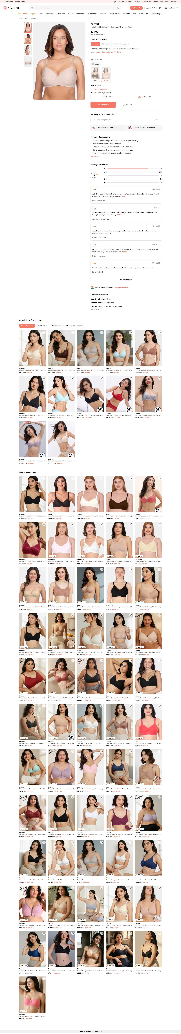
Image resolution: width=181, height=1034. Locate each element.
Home (20, 19)
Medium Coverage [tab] (120, 44)
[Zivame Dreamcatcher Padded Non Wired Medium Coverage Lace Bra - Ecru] (32, 348)
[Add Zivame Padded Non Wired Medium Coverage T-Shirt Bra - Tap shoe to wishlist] (44, 378)
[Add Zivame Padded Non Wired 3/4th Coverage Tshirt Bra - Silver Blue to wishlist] (73, 1024)
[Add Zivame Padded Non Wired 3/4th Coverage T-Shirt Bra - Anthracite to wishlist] (44, 842)
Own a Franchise (170, 2)
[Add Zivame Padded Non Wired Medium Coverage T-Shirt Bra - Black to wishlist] (101, 378)
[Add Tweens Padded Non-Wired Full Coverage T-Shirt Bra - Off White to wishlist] (101, 478)
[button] (118, 8)
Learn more (95, 52)
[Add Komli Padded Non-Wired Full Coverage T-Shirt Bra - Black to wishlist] (73, 478)
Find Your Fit (146, 97)
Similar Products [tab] (27, 326)
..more (122, 196)
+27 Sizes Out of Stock (98, 90)
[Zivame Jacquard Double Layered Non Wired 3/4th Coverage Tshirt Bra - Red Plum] (32, 540)
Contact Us (137, 2)
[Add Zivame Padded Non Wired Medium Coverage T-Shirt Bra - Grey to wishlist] (159, 378)
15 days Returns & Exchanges (144, 128)
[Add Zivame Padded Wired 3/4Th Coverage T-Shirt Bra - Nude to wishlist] (159, 569)
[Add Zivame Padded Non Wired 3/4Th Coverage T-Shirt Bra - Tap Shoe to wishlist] (159, 660)
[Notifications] (147, 8)
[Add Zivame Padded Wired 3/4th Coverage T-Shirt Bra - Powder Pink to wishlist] (101, 751)
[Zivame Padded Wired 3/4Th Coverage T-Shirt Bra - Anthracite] (32, 494)
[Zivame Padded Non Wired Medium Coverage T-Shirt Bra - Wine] (119, 394)
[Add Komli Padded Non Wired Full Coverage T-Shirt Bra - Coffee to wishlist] (130, 478)
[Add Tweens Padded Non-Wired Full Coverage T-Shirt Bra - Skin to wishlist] (44, 569)
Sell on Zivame (158, 2)
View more (94, 157)
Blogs (114, 2)
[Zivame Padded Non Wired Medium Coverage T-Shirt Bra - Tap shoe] (32, 394)
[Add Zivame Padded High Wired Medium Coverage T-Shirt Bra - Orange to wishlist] (159, 478)
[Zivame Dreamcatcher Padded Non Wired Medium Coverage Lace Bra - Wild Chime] (90, 348)
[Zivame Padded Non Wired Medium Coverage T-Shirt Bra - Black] (90, 394)
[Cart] (159, 8)
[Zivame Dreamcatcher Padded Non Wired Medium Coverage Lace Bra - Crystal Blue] (119, 348)
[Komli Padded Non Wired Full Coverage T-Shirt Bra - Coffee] (119, 494)
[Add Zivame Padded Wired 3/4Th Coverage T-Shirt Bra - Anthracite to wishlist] (44, 478)
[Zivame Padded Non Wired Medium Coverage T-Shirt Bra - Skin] (61, 439)
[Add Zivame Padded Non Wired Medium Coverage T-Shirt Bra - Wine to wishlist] (130, 378)
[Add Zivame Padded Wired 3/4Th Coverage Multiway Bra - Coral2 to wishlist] (44, 978)
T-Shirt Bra (33, 19)
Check (158, 120)
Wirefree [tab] (105, 44)
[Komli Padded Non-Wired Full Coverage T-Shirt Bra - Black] (61, 494)
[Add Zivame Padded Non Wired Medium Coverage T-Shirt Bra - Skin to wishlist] (73, 423)
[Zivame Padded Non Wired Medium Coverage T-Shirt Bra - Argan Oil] (148, 348)
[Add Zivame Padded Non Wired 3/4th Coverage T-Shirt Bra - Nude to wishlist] (101, 569)
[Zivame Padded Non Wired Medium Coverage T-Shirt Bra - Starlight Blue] (61, 394)
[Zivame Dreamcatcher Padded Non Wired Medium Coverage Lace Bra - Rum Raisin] (61, 348)
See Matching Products (111, 52)
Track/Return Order (124, 2)
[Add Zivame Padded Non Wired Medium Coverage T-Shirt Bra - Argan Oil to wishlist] (159, 332)
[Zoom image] (59, 61)
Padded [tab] (95, 44)
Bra (26, 19)
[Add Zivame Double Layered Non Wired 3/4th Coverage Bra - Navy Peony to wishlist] (159, 842)
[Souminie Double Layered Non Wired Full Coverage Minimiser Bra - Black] (119, 585)
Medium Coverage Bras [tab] (74, 326)
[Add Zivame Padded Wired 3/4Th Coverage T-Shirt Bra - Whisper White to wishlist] (101, 706)
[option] (28, 27)
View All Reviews (126, 279)
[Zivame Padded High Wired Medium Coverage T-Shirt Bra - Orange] (148, 494)
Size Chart (110, 97)
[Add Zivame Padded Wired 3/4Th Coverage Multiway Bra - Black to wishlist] (130, 933)
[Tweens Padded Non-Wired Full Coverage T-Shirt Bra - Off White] (90, 494)
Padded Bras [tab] (42, 326)
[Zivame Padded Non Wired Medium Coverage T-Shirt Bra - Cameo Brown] (32, 439)
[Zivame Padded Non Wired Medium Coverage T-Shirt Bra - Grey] (148, 394)
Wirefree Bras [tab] (57, 326)
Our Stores (147, 2)
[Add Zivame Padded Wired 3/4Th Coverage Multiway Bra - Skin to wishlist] (73, 615)
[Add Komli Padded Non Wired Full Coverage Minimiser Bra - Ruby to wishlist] (159, 706)
